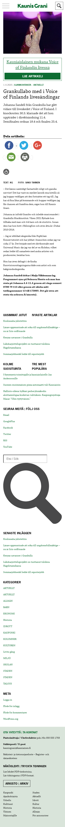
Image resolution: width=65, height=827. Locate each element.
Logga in (7, 700)
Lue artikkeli (32, 76)
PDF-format (27, 775)
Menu (6, 6)
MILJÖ (7, 658)
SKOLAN (8, 664)
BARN (6, 607)
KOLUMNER (9, 639)
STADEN (7, 671)
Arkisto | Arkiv (16, 784)
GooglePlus (9, 421)
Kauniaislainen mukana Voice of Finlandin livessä (32, 65)
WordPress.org (10, 719)
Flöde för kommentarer (15, 712)
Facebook (8, 427)
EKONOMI (9, 613)
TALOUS (7, 683)
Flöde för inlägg (11, 706)
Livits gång (9, 651)
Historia (7, 620)
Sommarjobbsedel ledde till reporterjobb (23, 354)
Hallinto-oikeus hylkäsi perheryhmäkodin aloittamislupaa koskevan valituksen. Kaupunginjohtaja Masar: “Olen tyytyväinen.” (31, 395)
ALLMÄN (8, 601)
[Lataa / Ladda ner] (7, 172)
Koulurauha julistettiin (15, 321)
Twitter (7, 434)
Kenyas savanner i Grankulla (17, 337)
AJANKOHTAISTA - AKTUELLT (29, 84)
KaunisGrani (32, 6)
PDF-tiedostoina (22, 771)
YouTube (7, 447)
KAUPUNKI (9, 632)
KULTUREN (9, 645)
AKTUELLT (9, 588)
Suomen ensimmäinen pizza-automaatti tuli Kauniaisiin (31, 384)
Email (6, 415)
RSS (5, 440)
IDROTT (7, 626)
